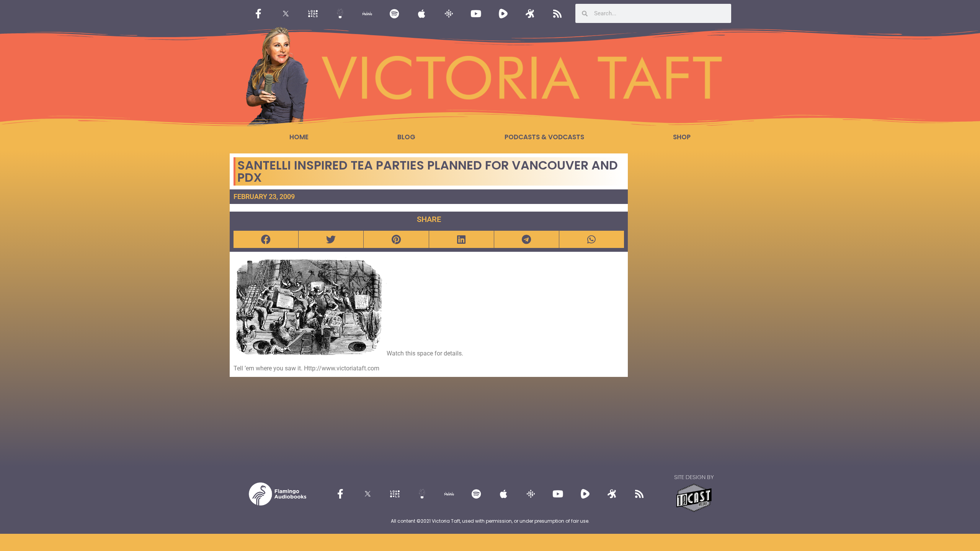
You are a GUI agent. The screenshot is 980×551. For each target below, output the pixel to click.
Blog (406, 137)
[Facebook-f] (258, 13)
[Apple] (421, 13)
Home (299, 137)
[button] (266, 239)
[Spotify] (394, 13)
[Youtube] (475, 13)
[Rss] (557, 13)
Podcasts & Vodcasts (544, 137)
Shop (682, 137)
